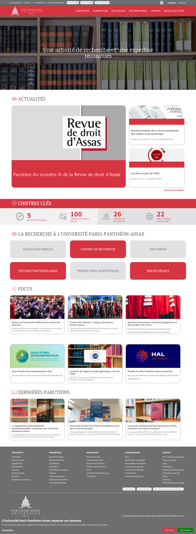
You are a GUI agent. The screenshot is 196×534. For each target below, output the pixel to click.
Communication (18, 460)
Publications (91, 476)
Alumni (27, 2)
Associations (167, 467)
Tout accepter (185, 530)
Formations (100, 10)
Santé (165, 476)
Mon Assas (85, 3)
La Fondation (39, 2)
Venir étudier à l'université (135, 463)
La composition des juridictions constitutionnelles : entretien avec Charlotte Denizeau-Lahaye (35, 428)
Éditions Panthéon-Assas (38, 271)
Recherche (16, 2)
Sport (165, 463)
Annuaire (15, 476)
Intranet (72, 3)
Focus (89, 470)
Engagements (17, 463)
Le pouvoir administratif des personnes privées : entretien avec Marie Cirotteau (152, 427)
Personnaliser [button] (7, 530)
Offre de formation (56, 457)
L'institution (16, 457)
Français (172, 3)
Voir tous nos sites (55, 2)
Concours (15, 470)
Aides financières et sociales (173, 483)
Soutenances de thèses (96, 463)
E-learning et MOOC (56, 460)
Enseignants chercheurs (21, 479)
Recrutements (17, 467)
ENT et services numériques (173, 457)
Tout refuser (169, 530)
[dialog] (98, 525)
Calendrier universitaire (58, 470)
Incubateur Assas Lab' (171, 473)
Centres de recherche (98, 249)
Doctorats (158, 249)
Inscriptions (53, 467)
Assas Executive (174, 10)
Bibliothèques (102, 3)
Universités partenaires (134, 476)
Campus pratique (169, 460)
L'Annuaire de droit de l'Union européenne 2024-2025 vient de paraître (95, 427)
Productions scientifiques (98, 271)
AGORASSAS (129, 489)
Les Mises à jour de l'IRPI (145, 173)
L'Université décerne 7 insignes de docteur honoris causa (91, 324)
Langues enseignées (57, 476)
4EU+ (127, 457)
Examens (52, 473)
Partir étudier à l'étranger (135, 460)
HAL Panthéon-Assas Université (168, 489)
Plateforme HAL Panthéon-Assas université (149, 371)
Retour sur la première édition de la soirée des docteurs (36, 324)
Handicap (166, 479)
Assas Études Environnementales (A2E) (32, 371)
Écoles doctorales (38, 249)
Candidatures (54, 463)
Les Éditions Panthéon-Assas (98, 473)
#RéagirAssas (144, 489)
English (182, 3)
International (138, 10)
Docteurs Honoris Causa (96, 467)
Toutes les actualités (174, 190)
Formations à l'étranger (134, 470)
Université (82, 10)
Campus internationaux (134, 467)
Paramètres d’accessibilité (161, 2)
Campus (156, 10)
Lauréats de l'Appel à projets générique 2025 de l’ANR (94, 372)
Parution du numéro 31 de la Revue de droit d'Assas (66, 175)
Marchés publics (18, 473)
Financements (130, 473)
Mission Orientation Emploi (173, 470)
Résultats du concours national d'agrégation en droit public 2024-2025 (152, 324)
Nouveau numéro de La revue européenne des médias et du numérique (155, 132)
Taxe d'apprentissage (57, 483)
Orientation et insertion (58, 479)
